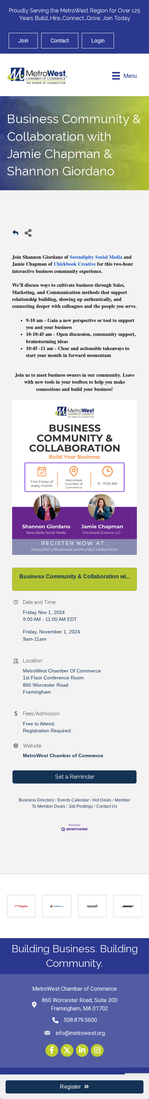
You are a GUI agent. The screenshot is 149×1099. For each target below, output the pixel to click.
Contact (60, 40)
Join (23, 40)
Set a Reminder (74, 776)
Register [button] (70, 1087)
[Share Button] (28, 232)
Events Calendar (73, 800)
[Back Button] (15, 234)
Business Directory (36, 800)
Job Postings (81, 806)
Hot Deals (102, 800)
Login (98, 40)
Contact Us (106, 806)
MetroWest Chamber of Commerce (63, 755)
